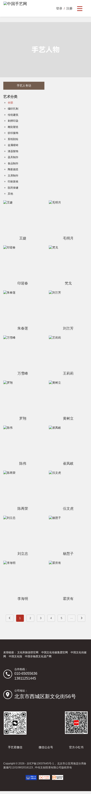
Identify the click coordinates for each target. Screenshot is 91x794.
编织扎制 (13, 108)
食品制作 (13, 163)
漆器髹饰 (13, 151)
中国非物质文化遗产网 (38, 656)
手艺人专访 (24, 85)
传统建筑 (13, 114)
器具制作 (13, 157)
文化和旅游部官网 (27, 652)
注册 (69, 8)
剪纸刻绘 (13, 139)
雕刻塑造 (13, 127)
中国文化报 (15, 656)
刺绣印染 (13, 120)
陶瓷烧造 (13, 169)
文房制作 (13, 175)
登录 (59, 8)
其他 (10, 193)
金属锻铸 (13, 145)
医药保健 (13, 187)
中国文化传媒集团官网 (54, 652)
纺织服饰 (13, 133)
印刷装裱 (13, 181)
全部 (10, 102)
